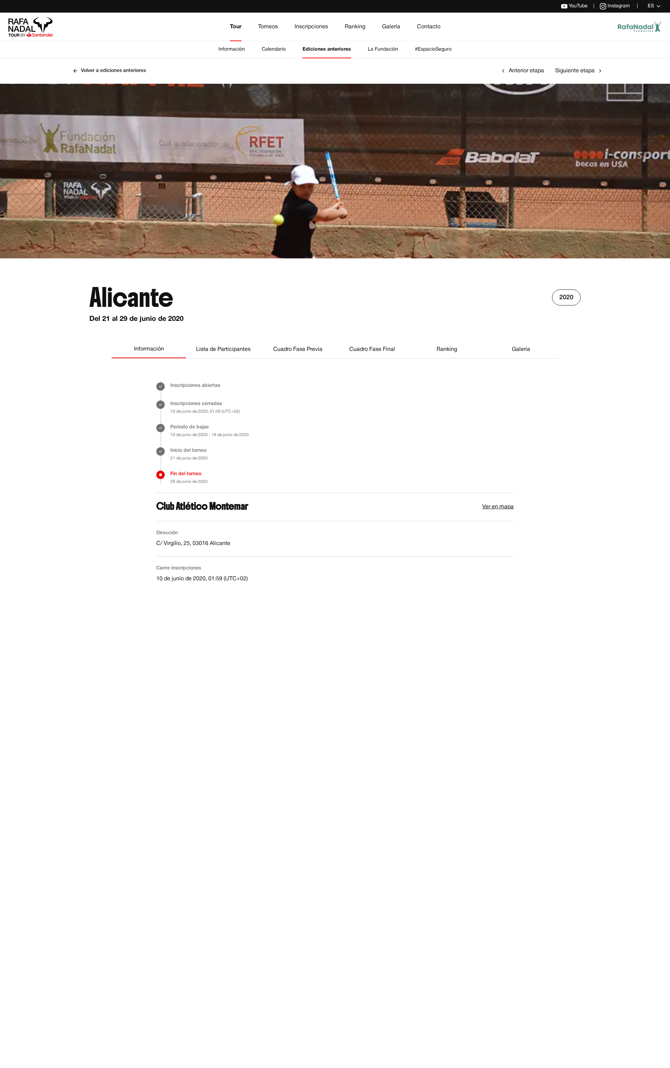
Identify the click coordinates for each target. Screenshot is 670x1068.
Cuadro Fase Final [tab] (372, 349)
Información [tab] (149, 349)
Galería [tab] (521, 349)
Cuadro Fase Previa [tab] (297, 349)
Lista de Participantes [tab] (223, 349)
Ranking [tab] (447, 349)
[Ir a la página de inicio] (30, 27)
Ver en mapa (498, 506)
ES (651, 6)
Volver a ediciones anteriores (113, 70)
